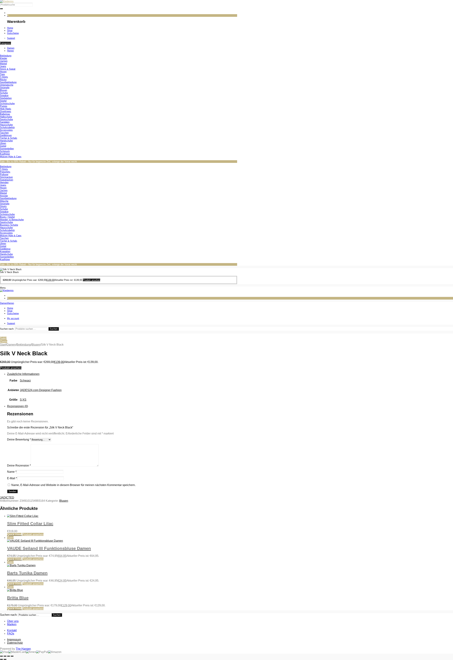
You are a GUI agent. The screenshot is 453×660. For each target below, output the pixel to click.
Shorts (3, 206)
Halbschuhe (6, 116)
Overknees (5, 111)
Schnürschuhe (7, 103)
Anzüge (4, 195)
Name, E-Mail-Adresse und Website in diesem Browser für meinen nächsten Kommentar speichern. (73, 485)
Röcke (3, 79)
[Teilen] (8, 656)
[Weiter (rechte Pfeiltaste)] (5, 659)
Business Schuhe (9, 225)
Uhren (3, 143)
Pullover (4, 174)
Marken (11, 624)
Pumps (3, 106)
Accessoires (6, 130)
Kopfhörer (5, 154)
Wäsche (4, 201)
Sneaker (4, 95)
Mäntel (3, 63)
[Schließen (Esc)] (12, 656)
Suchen (54, 329)
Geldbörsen (6, 135)
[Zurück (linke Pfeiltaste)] (1, 659)
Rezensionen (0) (17, 406)
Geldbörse (5, 249)
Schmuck (5, 151)
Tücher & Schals (8, 138)
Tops (2, 74)
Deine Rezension (19, 465)
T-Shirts (4, 77)
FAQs (10, 633)
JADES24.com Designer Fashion (41, 390)
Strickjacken (6, 177)
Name (11, 471)
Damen (11, 344)
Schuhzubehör (7, 127)
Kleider (3, 58)
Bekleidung (5, 55)
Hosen (3, 71)
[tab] (122, 388)
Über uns (13, 621)
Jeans (3, 66)
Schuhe (4, 93)
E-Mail (12, 478)
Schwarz (25, 380)
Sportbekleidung (8, 82)
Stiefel (3, 100)
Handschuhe (6, 140)
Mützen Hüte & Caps (10, 156)
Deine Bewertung (19, 439)
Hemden (4, 182)
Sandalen (5, 122)
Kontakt (12, 630)
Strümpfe (4, 87)
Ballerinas (5, 114)
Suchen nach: (7, 329)
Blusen (3, 90)
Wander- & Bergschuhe (12, 219)
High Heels (5, 108)
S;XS (23, 399)
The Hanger (23, 648)
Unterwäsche (6, 85)
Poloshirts (5, 171)
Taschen (4, 132)
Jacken (3, 61)
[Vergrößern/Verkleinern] (1, 656)
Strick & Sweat (7, 69)
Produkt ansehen (10, 367)
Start (3, 344)
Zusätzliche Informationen (23, 373)
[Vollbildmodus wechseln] (5, 656)
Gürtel (3, 146)
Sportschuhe (6, 119)
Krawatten (5, 251)
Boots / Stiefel (7, 217)
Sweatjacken (6, 179)
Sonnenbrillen (7, 148)
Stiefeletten (6, 98)
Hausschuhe (6, 124)
